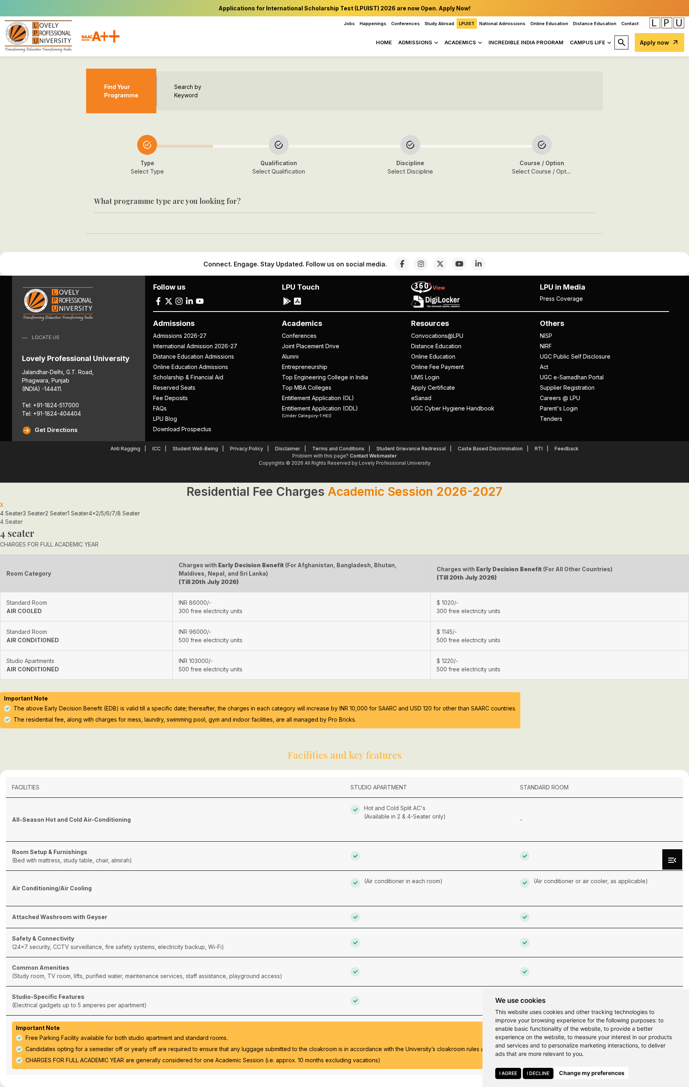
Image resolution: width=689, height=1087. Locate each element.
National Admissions (502, 23)
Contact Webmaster (373, 456)
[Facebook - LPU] (158, 300)
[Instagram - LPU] (179, 300)
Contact (630, 23)
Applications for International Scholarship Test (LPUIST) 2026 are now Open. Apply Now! (344, 8)
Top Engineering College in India (325, 377)
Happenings (373, 23)
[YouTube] (459, 264)
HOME (384, 42)
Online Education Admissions (190, 366)
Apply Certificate (433, 387)
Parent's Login (559, 408)
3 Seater (34, 513)
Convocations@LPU (437, 335)
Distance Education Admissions (193, 356)
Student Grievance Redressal (411, 449)
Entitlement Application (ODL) (320, 411)
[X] (440, 264)
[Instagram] (421, 264)
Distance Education (594, 23)
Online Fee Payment (437, 366)
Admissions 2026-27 (180, 335)
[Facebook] (402, 264)
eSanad (421, 398)
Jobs (349, 23)
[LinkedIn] (478, 264)
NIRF (546, 346)
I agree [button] (508, 1073)
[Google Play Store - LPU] (287, 300)
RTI (539, 449)
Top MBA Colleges (306, 387)
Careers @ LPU (560, 398)
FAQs (160, 408)
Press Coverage (561, 298)
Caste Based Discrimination (490, 449)
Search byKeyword (187, 91)
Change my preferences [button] (591, 1072)
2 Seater (56, 513)
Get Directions (56, 430)
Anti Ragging (125, 449)
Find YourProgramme (121, 91)
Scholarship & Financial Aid (188, 377)
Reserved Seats (174, 387)
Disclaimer (287, 449)
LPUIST (466, 23)
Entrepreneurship (304, 366)
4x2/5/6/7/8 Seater (114, 513)
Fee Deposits (170, 398)
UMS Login (425, 377)
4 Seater (11, 513)
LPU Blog (165, 418)
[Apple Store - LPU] (297, 300)
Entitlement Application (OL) (318, 398)
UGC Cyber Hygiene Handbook (452, 408)
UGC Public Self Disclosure (575, 356)
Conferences (405, 23)
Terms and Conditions (338, 449)
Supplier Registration (567, 387)
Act (544, 366)
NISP (546, 335)
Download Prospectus (182, 429)
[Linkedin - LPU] (189, 300)
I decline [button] (538, 1073)
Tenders (551, 418)
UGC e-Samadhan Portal (572, 377)
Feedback (567, 449)
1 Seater (78, 513)
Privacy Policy (246, 449)
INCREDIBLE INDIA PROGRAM (525, 42)
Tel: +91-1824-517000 (50, 405)
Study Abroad (439, 23)
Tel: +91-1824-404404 (51, 413)
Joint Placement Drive (310, 346)
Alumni (290, 356)
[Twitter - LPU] (168, 300)
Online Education (549, 23)
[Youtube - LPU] (200, 300)
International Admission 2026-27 (195, 346)
